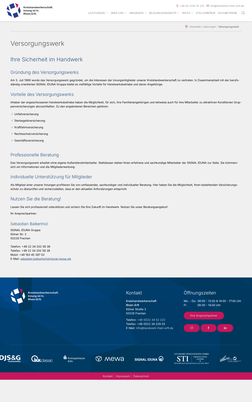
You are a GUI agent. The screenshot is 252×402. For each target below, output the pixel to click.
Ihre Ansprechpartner (203, 315)
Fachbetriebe (227, 13)
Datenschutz (141, 376)
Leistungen (96, 13)
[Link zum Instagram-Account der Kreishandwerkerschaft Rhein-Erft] (192, 328)
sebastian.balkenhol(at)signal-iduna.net (45, 259)
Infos (186, 13)
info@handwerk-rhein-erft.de (227, 5)
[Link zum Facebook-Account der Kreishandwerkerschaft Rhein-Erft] (209, 328)
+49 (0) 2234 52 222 (192, 5)
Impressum (123, 376)
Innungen (136, 13)
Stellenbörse (206, 13)
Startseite (195, 26)
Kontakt (108, 376)
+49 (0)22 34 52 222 (151, 319)
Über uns (117, 13)
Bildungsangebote (163, 13)
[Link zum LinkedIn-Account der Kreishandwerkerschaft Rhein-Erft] (225, 328)
